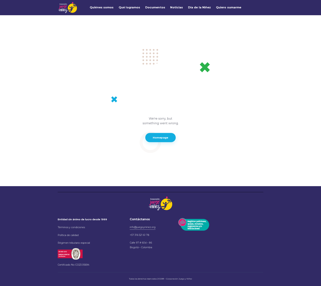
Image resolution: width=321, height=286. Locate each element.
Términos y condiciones (71, 227)
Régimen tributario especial (74, 242)
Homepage (160, 137)
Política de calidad (68, 235)
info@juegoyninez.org (142, 227)
